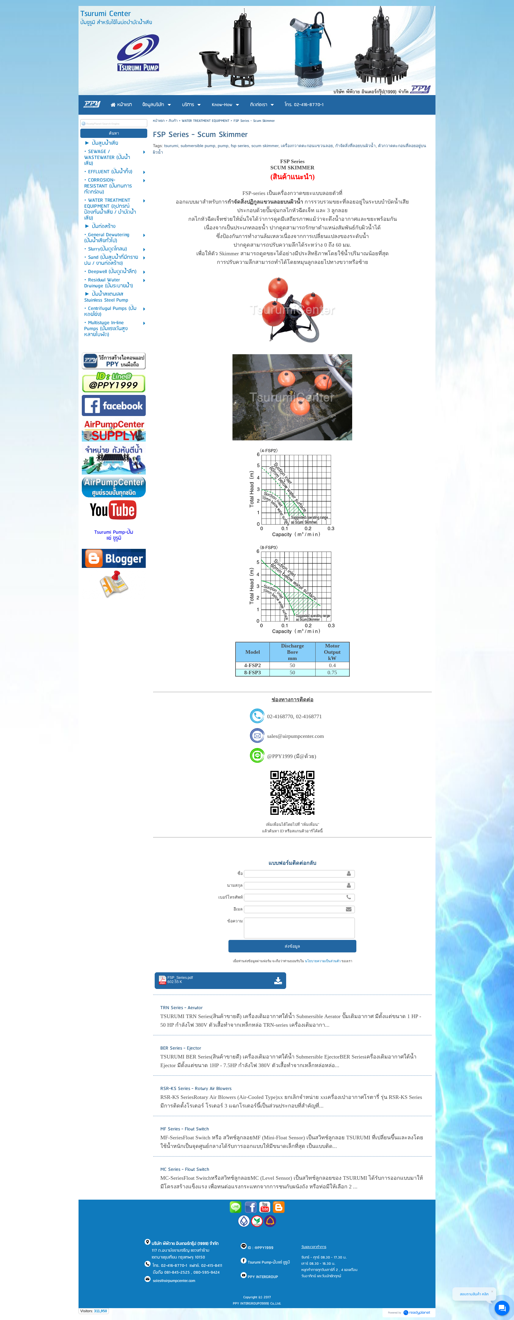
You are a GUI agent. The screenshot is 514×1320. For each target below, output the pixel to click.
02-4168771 (309, 716)
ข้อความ (235, 921)
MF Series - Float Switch (184, 1129)
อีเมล (238, 909)
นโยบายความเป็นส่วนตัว (322, 961)
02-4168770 (280, 716)
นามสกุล (235, 885)
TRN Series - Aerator (181, 1008)
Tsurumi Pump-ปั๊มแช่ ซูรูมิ (113, 535)
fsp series (240, 145)
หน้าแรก (158, 121)
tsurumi (171, 145)
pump (223, 145)
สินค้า (173, 121)
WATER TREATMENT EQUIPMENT (205, 121)
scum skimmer (264, 145)
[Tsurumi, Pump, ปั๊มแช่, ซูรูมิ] (251, 1212)
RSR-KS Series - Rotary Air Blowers (195, 1089)
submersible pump (198, 145)
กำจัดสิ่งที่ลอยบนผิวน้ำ (355, 145)
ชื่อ (240, 873)
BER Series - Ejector (180, 1048)
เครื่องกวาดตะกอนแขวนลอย (307, 145)
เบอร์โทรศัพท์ (230, 897)
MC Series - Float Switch (184, 1169)
